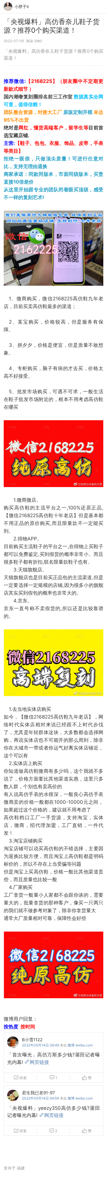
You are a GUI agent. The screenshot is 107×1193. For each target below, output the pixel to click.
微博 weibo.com (80, 1045)
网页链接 (39, 1062)
